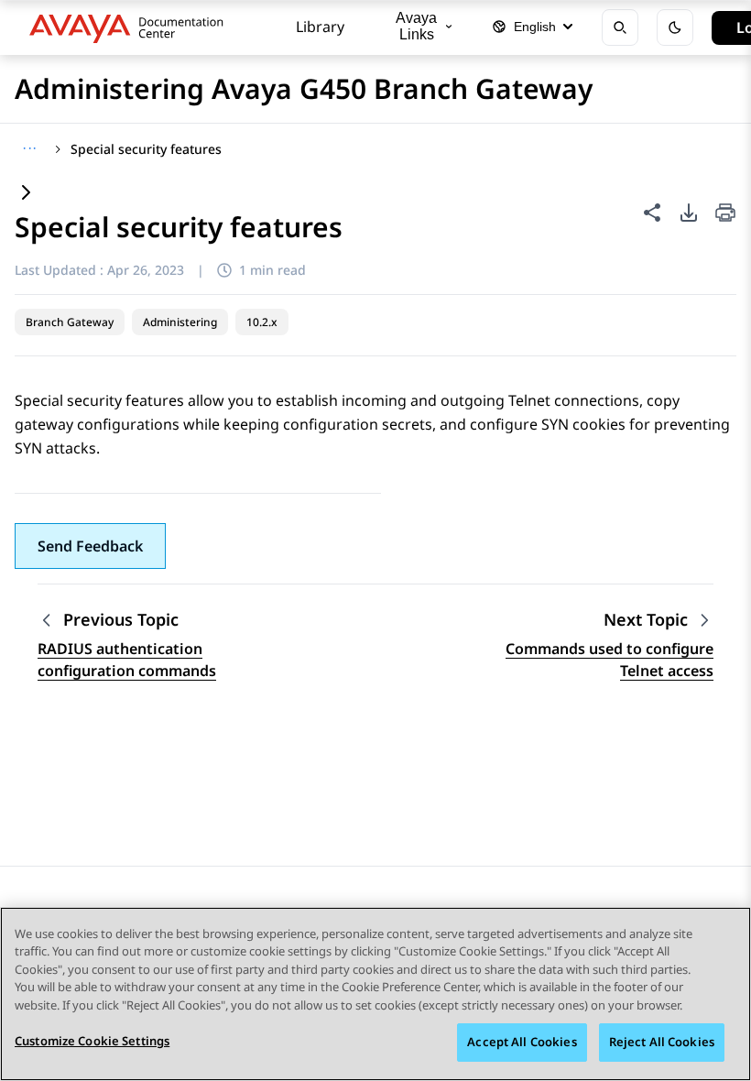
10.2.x (262, 322)
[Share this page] (652, 213)
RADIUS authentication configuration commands (127, 660)
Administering (180, 322)
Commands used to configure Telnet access (609, 660)
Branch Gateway (70, 322)
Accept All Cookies (521, 1041)
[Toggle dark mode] (675, 27)
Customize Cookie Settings (92, 1040)
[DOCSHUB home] (131, 27)
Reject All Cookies (661, 1041)
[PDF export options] (689, 213)
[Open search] (620, 27)
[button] (90, 546)
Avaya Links (416, 26)
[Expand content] (26, 193)
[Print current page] (725, 214)
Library (320, 26)
